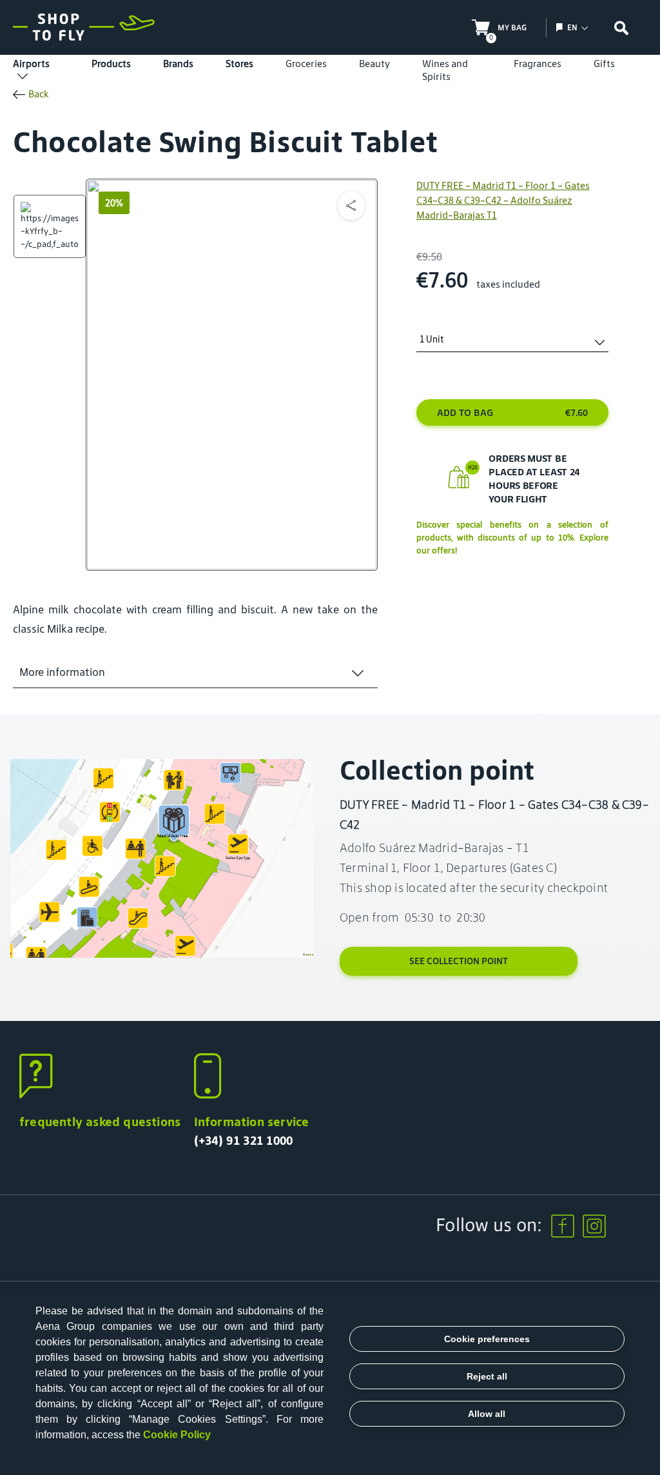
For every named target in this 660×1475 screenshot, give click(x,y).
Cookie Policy (177, 1434)
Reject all (487, 1376)
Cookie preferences (487, 1339)
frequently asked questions (99, 1121)
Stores (239, 63)
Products (111, 63)
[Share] (351, 206)
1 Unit (432, 339)
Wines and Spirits (445, 70)
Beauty (374, 63)
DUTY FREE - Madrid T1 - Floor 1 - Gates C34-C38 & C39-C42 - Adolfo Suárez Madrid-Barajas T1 (503, 200)
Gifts (604, 63)
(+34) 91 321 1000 (243, 1140)
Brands (178, 63)
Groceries (306, 63)
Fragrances (537, 63)
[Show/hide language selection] (561, 27)
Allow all (486, 1414)
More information (62, 672)
